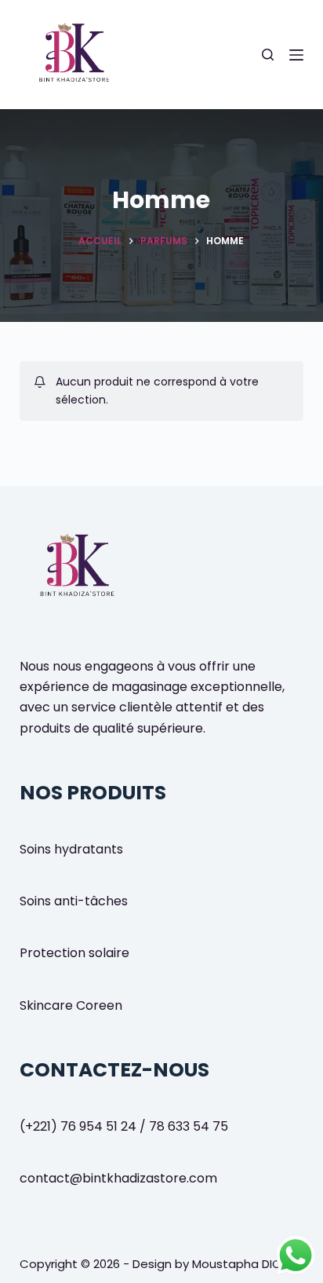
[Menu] (296, 55)
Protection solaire (74, 953)
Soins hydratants (71, 849)
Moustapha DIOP (240, 1264)
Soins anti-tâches (74, 901)
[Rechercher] (268, 54)
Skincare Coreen (71, 1005)
